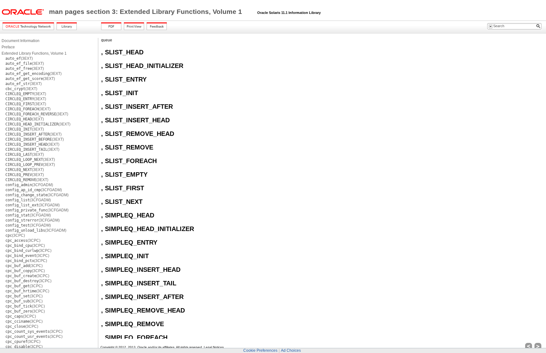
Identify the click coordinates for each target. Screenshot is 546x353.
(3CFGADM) (29, 185)
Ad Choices (291, 350)
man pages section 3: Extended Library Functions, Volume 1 (146, 11)
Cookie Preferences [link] (260, 350)
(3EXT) (19, 58)
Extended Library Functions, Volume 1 (34, 53)
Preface (8, 47)
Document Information (20, 41)
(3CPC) (15, 235)
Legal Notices (214, 347)
